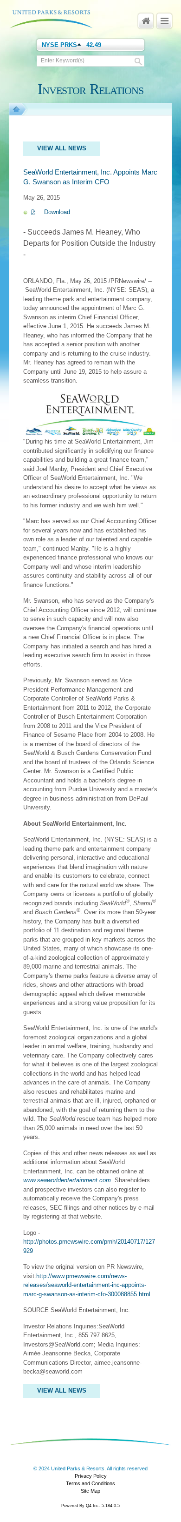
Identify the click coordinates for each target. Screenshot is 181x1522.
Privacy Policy (91, 1476)
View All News (61, 148)
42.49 (93, 44)
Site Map (90, 1491)
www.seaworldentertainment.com (67, 1180)
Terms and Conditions (90, 1483)
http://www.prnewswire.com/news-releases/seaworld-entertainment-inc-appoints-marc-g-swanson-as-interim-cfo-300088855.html (86, 1285)
